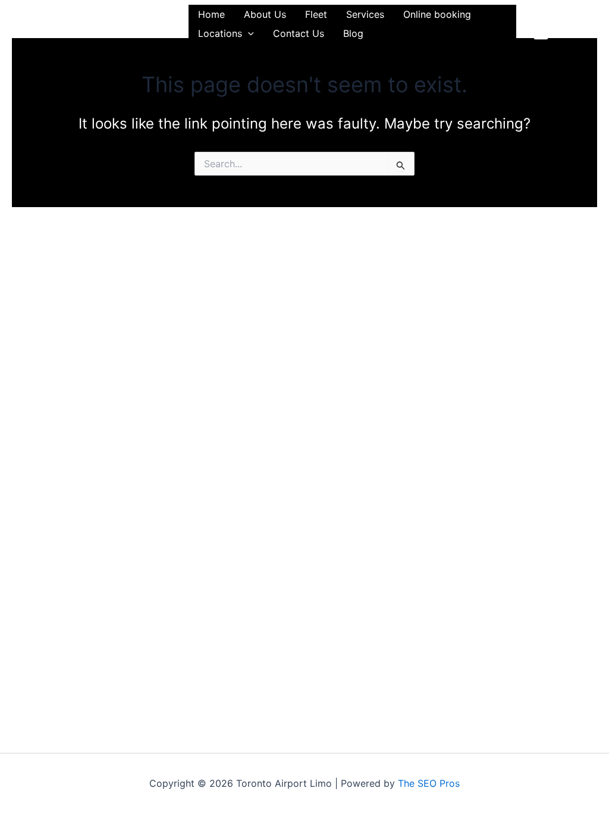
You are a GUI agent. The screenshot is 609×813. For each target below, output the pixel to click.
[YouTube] (564, 32)
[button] (248, 33)
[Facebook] (537, 16)
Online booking (437, 14)
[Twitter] (561, 16)
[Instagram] (541, 32)
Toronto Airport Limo (98, 23)
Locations (220, 33)
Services (365, 14)
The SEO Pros (429, 783)
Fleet (316, 14)
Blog (353, 33)
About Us (265, 14)
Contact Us (298, 33)
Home (211, 14)
